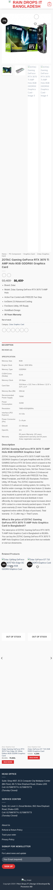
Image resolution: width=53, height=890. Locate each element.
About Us (6, 825)
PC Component (15, 254)
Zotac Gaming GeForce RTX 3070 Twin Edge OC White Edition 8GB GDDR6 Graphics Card (13, 752)
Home (4, 254)
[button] (3, 4)
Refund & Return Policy (12, 830)
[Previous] (6, 39)
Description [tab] (7, 345)
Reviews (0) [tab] (7, 350)
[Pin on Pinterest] (22, 330)
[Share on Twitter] (13, 330)
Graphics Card (29, 254)
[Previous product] (9, 275)
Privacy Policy (8, 839)
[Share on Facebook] (9, 330)
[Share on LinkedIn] (26, 330)
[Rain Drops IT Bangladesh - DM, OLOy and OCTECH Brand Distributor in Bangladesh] (26, 4)
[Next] (47, 39)
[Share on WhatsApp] (4, 330)
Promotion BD (26, 887)
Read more (8, 762)
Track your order (9, 835)
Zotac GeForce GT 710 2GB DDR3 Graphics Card (39, 750)
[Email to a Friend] (17, 330)
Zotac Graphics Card (16, 324)
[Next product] (4, 275)
